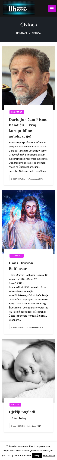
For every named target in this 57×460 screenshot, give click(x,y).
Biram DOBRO (18, 178)
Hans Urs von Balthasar (21, 266)
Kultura (15, 404)
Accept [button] (37, 455)
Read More (49, 455)
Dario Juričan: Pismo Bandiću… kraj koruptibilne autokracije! (28, 128)
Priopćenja (16, 112)
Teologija (16, 256)
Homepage (21, 33)
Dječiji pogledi (22, 411)
